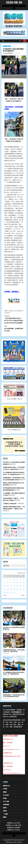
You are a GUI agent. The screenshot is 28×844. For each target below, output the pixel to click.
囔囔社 (5, 817)
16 (11, 586)
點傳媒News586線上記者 (13, 825)
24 (14, 589)
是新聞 (5, 811)
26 (20, 589)
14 (4, 586)
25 (17, 589)
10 (14, 583)
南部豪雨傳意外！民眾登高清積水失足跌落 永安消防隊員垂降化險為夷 (14, 685)
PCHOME (5, 789)
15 (7, 586)
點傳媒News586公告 (13, 830)
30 (11, 592)
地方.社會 (5, 46)
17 (14, 586)
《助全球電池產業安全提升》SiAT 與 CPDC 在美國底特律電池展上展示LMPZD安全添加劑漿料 (13, 319)
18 (17, 586)
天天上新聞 (6, 801)
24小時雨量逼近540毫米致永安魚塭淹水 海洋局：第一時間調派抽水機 (14, 663)
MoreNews (9, 842)
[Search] (20, 40)
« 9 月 (4, 595)
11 (17, 583)
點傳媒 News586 (14, 26)
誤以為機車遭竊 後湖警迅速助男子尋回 (13, 328)
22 (7, 589)
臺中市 (9, 46)
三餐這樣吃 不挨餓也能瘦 (10, 503)
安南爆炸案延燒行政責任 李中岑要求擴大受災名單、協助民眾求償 (14, 640)
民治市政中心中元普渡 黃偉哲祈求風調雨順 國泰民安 (14, 618)
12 (20, 583)
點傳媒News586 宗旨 (13, 823)
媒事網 (5, 798)
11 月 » (23, 595)
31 (14, 592)
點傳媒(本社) (6, 785)
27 (23, 589)
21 (4, 589)
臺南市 (10, 623)
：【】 (12, 291)
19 (20, 586)
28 (4, 592)
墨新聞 (5, 808)
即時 (25, 40)
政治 (5, 646)
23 (11, 589)
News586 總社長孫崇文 (8, 53)
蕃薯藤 (5, 792)
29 (7, 592)
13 (23, 583)
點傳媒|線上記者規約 (13, 827)
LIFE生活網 (6, 795)
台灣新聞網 (6, 804)
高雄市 (10, 668)
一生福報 (5, 814)
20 (23, 586)
